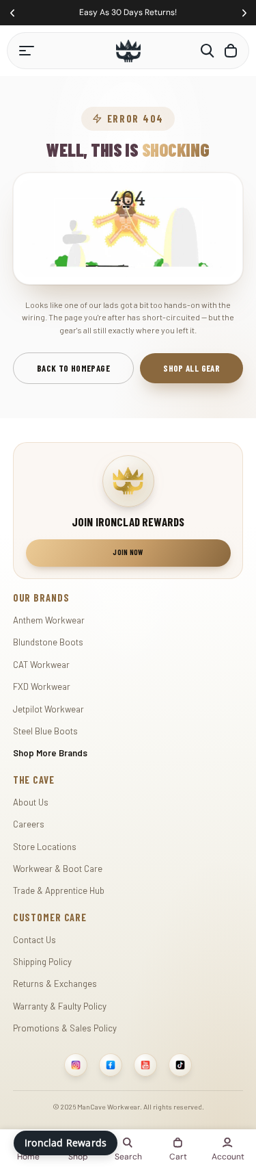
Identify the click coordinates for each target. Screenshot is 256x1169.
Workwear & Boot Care (57, 868)
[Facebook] (110, 1065)
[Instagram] (75, 1065)
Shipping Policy (42, 961)
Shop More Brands (50, 752)
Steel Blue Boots (45, 730)
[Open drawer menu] (26, 50)
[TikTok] (180, 1065)
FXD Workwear (41, 686)
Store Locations (44, 846)
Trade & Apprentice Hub (58, 890)
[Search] (207, 50)
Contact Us (34, 939)
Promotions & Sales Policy (65, 1028)
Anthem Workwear (49, 620)
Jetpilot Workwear (48, 709)
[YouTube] (145, 1065)
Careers (28, 824)
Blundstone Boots (48, 642)
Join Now (128, 552)
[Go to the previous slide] (12, 13)
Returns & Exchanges (55, 983)
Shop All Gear (191, 368)
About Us (30, 802)
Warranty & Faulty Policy (59, 1006)
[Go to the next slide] (244, 13)
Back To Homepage (73, 368)
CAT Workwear (41, 664)
